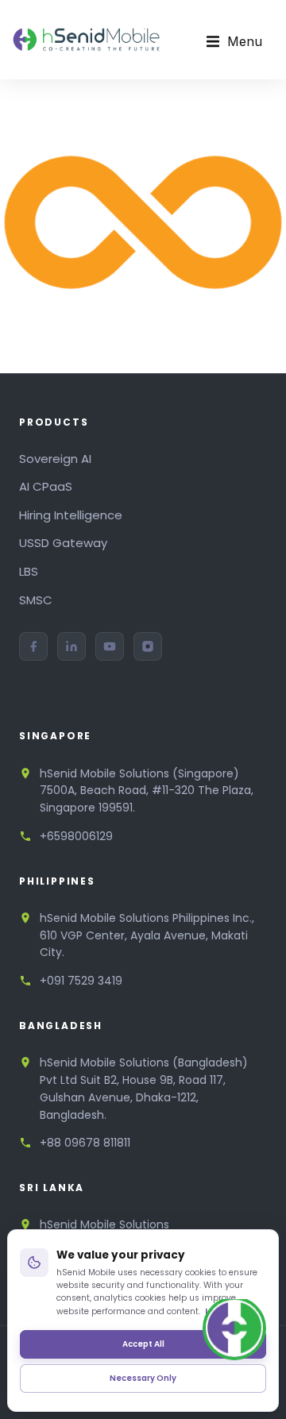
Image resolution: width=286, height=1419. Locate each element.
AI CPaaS (45, 486)
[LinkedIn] (71, 646)
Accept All (143, 1344)
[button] (234, 42)
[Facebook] (33, 646)
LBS (28, 571)
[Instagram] (147, 646)
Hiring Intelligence (70, 515)
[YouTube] (109, 646)
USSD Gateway (63, 542)
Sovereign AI (55, 458)
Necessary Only (143, 1378)
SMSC (35, 600)
